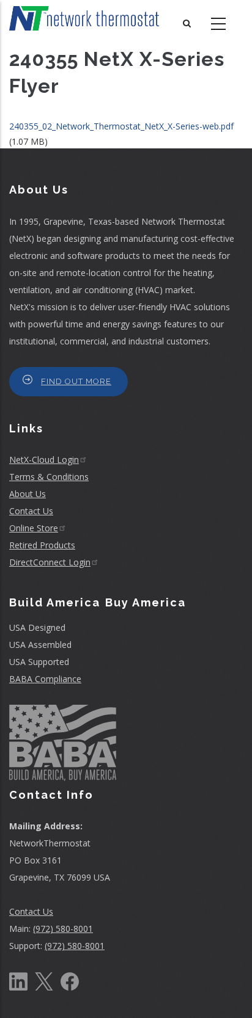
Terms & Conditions (49, 476)
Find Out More (76, 381)
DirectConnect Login (50, 562)
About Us (27, 494)
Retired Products (42, 545)
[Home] (84, 18)
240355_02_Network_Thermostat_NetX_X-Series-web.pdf (121, 126)
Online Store (33, 528)
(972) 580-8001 (63, 928)
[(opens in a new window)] (18, 980)
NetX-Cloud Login (44, 459)
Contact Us (31, 511)
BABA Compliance (45, 679)
